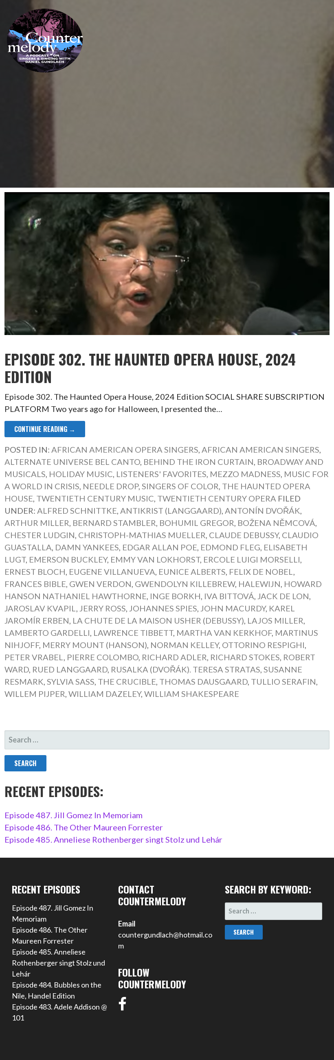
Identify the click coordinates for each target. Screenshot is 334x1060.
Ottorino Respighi (263, 645)
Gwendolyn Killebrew (185, 584)
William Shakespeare (191, 694)
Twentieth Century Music (95, 498)
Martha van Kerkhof (224, 632)
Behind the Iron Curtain (198, 461)
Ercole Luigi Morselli (251, 559)
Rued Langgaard (70, 669)
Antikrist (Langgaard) (171, 510)
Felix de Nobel (261, 571)
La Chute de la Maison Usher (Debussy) (158, 620)
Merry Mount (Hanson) (94, 645)
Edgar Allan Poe (159, 547)
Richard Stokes (245, 657)
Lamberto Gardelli (47, 632)
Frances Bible (35, 584)
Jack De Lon (283, 596)
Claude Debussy (244, 535)
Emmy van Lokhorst (155, 559)
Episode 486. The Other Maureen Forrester (83, 827)
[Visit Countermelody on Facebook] (122, 1006)
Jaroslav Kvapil (40, 608)
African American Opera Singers (124, 449)
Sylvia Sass (70, 681)
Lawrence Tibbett (133, 632)
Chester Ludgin (39, 535)
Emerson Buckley (68, 559)
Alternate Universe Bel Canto (72, 461)
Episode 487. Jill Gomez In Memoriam (73, 815)
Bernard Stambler (114, 523)
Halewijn (259, 584)
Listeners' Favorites (161, 474)
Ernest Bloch (35, 571)
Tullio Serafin (283, 681)
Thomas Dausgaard (203, 681)
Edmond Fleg (230, 547)
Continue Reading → (44, 429)
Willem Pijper (34, 694)
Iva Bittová (229, 596)
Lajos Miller (275, 620)
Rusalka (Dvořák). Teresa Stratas (185, 669)
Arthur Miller (36, 523)
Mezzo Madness (245, 474)
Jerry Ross (102, 608)
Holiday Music (81, 474)
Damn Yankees (87, 547)
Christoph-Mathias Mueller (142, 535)
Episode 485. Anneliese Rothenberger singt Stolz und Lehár (113, 839)
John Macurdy (233, 608)
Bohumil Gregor (196, 523)
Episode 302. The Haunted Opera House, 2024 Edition (150, 367)
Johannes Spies (163, 608)
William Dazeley (104, 694)
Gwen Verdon (100, 584)
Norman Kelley (184, 645)
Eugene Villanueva (112, 571)
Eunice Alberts (192, 571)
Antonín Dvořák (262, 510)
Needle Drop (110, 486)
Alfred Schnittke (77, 510)
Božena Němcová (276, 523)
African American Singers (260, 449)
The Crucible (127, 681)
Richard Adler (174, 657)
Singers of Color (180, 486)
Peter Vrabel (34, 657)
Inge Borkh (175, 596)
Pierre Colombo (102, 657)
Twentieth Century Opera (216, 498)
